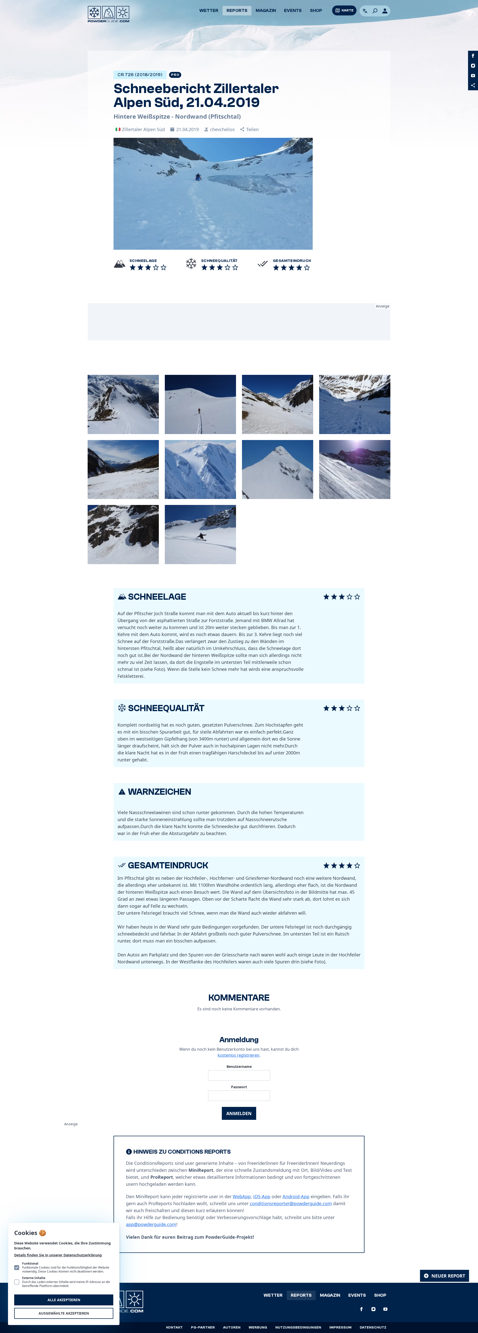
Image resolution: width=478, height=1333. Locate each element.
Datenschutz (373, 1328)
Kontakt (174, 1328)
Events (293, 10)
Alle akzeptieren (64, 1299)
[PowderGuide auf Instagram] (473, 66)
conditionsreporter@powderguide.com (291, 1203)
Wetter (208, 10)
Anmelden (239, 1113)
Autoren (231, 1328)
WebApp (242, 1196)
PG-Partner (203, 1328)
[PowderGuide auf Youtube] (473, 76)
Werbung (258, 1328)
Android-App (296, 1196)
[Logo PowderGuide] (108, 14)
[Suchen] (374, 10)
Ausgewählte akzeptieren (64, 1313)
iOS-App (261, 1196)
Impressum (340, 1328)
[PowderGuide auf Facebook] (473, 56)
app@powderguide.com (151, 1224)
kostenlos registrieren (238, 1055)
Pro (175, 75)
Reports (237, 10)
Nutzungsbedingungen (298, 1328)
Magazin (266, 10)
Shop (316, 10)
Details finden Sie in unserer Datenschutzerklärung (58, 1255)
